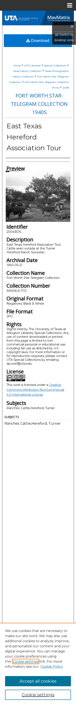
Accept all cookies (38, 681)
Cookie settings (25, 661)
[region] (38, 664)
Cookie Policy (52, 667)
